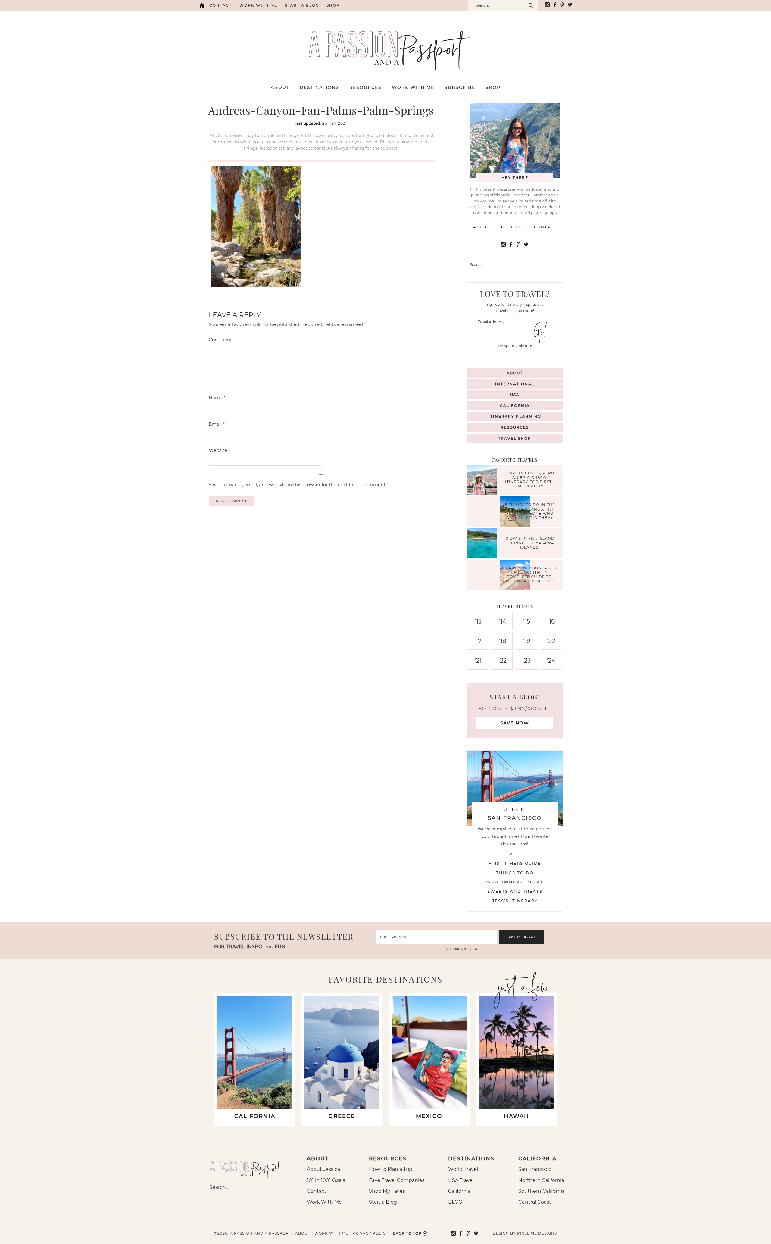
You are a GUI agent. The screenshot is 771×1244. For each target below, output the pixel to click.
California (515, 405)
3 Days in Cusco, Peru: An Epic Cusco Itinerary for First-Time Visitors (529, 479)
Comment (220, 339)
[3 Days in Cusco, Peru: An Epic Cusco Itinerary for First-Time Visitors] (483, 480)
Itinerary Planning (515, 416)
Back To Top (407, 1233)
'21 (478, 660)
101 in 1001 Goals (326, 1180)
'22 (502, 660)
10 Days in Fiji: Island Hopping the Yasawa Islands (529, 543)
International (514, 384)
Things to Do (515, 872)
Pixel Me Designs (537, 1233)
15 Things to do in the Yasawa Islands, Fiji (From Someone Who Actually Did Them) (529, 511)
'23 (527, 660)
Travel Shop (514, 438)
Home (202, 5)
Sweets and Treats (514, 891)
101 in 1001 (511, 227)
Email (217, 424)
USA (515, 394)
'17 (478, 641)
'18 (502, 641)
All (515, 854)
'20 (551, 641)
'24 (551, 660)
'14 (502, 621)
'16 (551, 621)
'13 (478, 621)
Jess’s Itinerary (515, 900)
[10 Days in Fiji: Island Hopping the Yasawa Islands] (483, 544)
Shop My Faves (387, 1191)
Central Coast (534, 1202)
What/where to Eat (514, 882)
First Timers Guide (515, 863)
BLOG (455, 1202)
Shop (333, 5)
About (481, 227)
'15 (526, 621)
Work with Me (258, 5)
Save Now (514, 723)
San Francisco (534, 1169)
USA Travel (461, 1180)
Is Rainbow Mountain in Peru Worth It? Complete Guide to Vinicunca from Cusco (529, 574)
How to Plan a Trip (390, 1169)
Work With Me (324, 1202)
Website (218, 450)
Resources (515, 427)
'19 (526, 641)
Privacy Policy (370, 1233)
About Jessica (323, 1169)
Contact (220, 5)
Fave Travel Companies (397, 1180)
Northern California (541, 1180)
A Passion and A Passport (385, 44)
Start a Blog (302, 5)
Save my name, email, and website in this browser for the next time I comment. (297, 484)
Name (217, 397)
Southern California (541, 1191)
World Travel (463, 1169)
